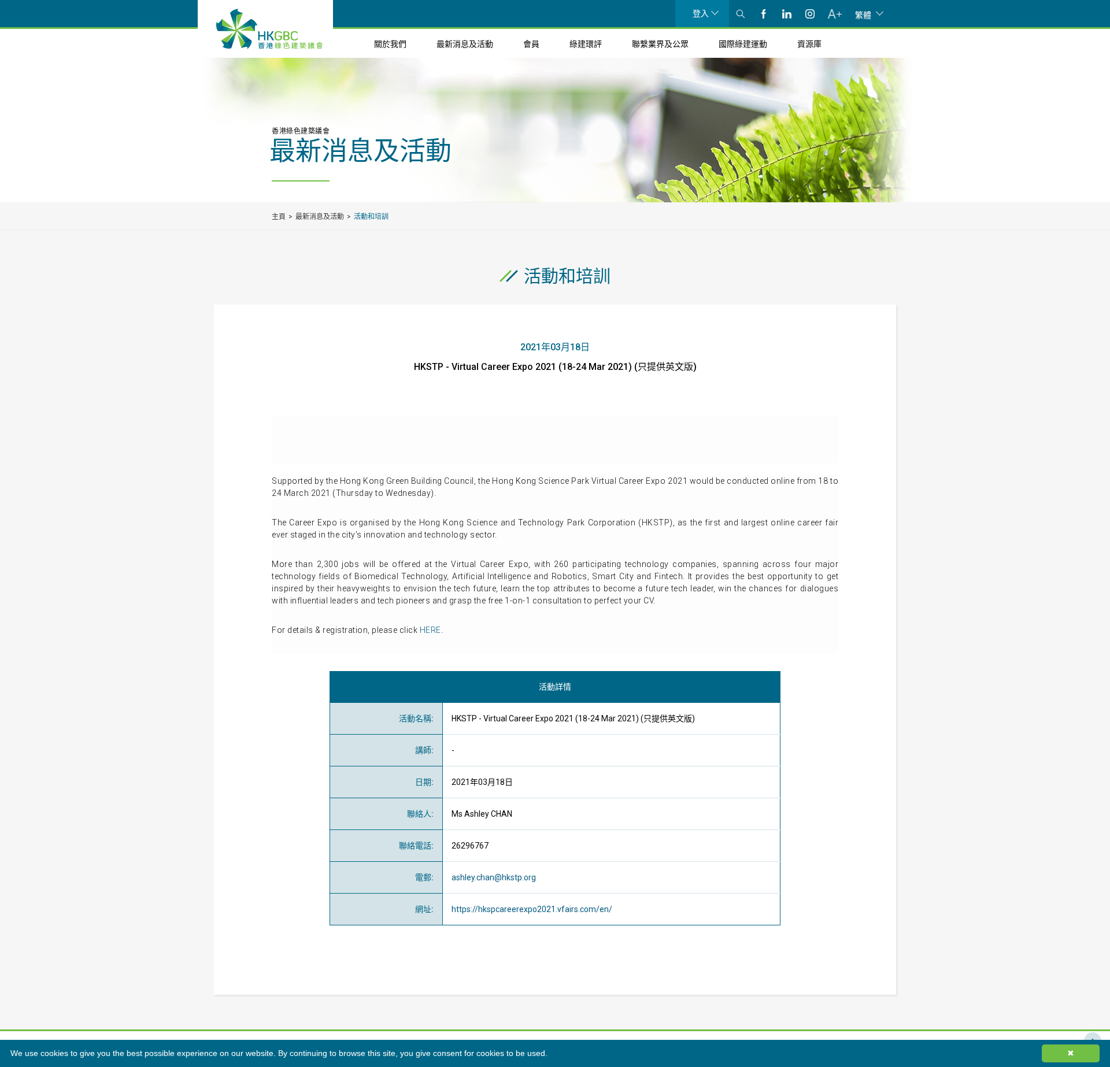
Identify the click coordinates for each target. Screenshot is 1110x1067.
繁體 (863, 14)
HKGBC (269, 28)
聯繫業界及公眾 (660, 44)
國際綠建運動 (743, 44)
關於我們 (390, 44)
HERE (430, 630)
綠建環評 (585, 44)
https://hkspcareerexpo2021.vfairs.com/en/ (532, 909)
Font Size (834, 13)
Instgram (810, 13)
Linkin (787, 13)
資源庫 (809, 44)
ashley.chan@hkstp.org (494, 877)
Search (740, 13)
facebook (763, 13)
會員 (531, 44)
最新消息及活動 (464, 44)
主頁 (279, 217)
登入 (701, 13)
